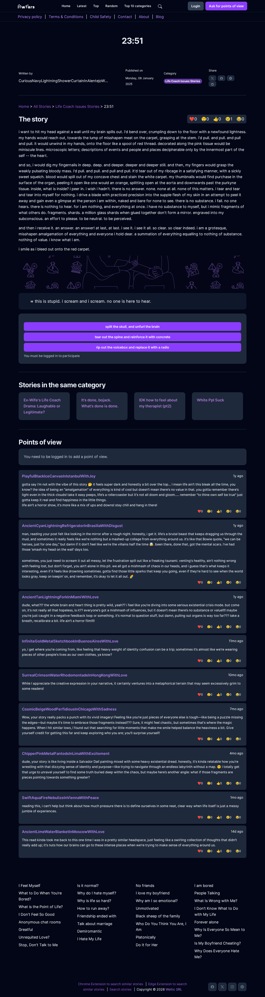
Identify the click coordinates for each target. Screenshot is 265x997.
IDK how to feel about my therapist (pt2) (158, 403)
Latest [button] (82, 6)
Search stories (120, 989)
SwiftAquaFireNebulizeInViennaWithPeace (60, 797)
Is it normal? (88, 885)
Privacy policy (30, 17)
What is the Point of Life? (41, 907)
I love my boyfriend (153, 893)
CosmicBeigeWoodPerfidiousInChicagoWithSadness (69, 709)
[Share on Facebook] (221, 78)
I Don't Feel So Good (36, 914)
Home (24, 106)
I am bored (203, 885)
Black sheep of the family (158, 916)
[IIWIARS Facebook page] (212, 987)
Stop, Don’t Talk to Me (38, 945)
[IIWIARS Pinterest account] (242, 987)
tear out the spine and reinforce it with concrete (132, 337)
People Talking (207, 893)
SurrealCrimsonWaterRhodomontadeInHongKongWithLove (74, 675)
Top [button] (96, 6)
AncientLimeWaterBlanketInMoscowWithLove (63, 831)
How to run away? (93, 908)
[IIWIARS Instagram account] (232, 987)
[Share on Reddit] (212, 84)
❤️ (193, 119)
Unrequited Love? (34, 937)
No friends (145, 885)
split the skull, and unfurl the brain (132, 326)
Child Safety (100, 17)
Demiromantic (89, 931)
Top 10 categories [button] (137, 6)
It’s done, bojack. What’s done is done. (99, 403)
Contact (125, 17)
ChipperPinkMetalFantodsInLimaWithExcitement (66, 753)
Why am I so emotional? (157, 901)
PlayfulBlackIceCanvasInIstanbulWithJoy (58, 476)
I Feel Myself (29, 885)
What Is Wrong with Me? (215, 901)
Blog (160, 17)
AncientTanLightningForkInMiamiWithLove (60, 597)
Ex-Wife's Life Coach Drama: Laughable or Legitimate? (42, 406)
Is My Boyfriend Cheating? (217, 943)
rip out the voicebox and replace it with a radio (132, 347)
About (144, 17)
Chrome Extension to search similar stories (110, 984)
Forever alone (206, 922)
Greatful (26, 929)
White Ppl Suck (210, 400)
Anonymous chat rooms (40, 922)
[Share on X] (212, 78)
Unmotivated (147, 908)
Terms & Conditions (66, 17)
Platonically (146, 937)
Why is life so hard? (94, 901)
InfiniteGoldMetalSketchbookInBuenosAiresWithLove (70, 641)
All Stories (42, 106)
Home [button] (66, 6)
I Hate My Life (89, 939)
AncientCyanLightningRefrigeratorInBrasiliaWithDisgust (72, 525)
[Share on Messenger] (230, 78)
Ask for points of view (226, 6)
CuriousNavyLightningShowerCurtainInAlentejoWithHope (64, 81)
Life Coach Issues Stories (182, 81)
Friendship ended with (96, 916)
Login (195, 6)
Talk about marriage (94, 924)
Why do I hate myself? (96, 893)
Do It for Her (147, 945)
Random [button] (111, 6)
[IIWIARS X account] (222, 987)
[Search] (160, 6)
